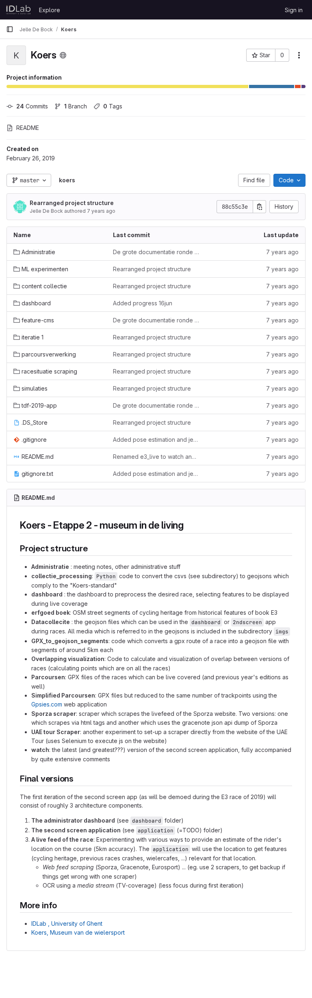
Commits (32, 106)
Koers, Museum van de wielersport (78, 932)
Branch (75, 106)
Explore (49, 9)
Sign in (294, 9)
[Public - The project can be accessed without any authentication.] (63, 55)
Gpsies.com (46, 704)
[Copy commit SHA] (259, 206)
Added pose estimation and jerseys (156, 439)
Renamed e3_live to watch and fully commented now (156, 456)
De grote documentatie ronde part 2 (156, 251)
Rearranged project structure (72, 202)
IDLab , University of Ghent (66, 923)
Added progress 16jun (142, 303)
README (27, 127)
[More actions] (299, 55)
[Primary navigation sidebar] (9, 29)
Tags (112, 106)
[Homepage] (18, 9)
